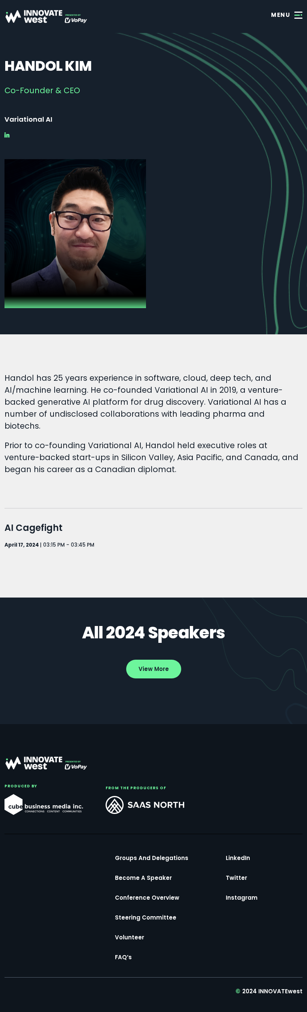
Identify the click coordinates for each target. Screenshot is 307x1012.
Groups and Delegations (151, 858)
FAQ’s (123, 957)
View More (154, 669)
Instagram (242, 898)
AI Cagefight (33, 528)
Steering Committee (145, 917)
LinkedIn (238, 858)
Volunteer (129, 937)
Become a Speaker (143, 878)
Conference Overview (147, 898)
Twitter (236, 878)
